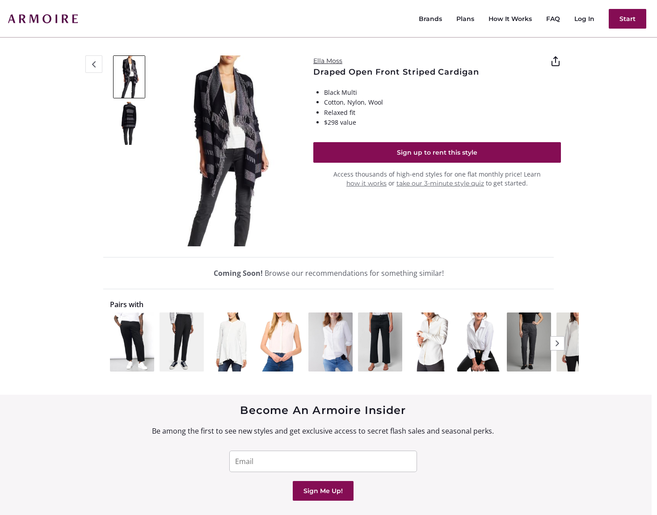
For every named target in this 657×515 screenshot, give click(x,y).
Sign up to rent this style (437, 152)
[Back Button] (93, 64)
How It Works (510, 19)
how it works (366, 183)
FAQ (553, 19)
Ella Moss (327, 61)
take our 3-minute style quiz (440, 183)
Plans (465, 19)
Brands (430, 19)
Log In (584, 19)
